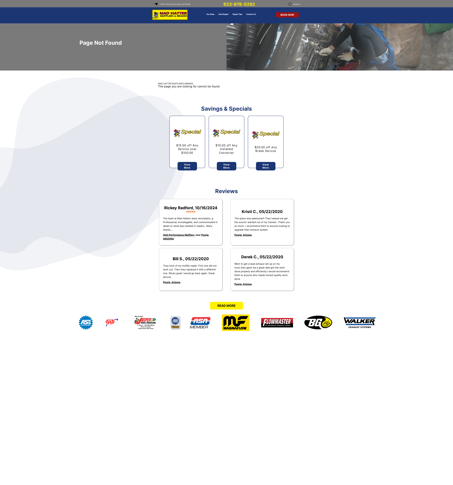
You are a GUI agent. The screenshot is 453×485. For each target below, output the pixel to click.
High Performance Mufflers (178, 235)
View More (187, 166)
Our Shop (210, 14)
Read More (226, 305)
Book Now (287, 14)
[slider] (190, 212)
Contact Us (251, 14)
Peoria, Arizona (243, 235)
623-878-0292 (239, 4)
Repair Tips (237, 14)
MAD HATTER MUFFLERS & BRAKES (175, 83)
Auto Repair (223, 14)
